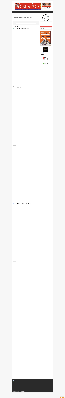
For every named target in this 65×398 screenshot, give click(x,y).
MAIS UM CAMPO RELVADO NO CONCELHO (22, 86)
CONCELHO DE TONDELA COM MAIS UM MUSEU (23, 28)
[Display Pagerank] (45, 63)
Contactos (48, 12)
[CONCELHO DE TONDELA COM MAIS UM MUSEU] (14, 84)
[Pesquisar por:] (25, 23)
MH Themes (23, 391)
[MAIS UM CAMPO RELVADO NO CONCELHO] (14, 142)
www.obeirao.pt (15, 12)
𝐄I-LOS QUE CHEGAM (19, 261)
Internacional (33, 12)
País (29, 12)
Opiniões (43, 12)
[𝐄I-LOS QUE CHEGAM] (14, 317)
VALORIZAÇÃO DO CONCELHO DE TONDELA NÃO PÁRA (24, 203)
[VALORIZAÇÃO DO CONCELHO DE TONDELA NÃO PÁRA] (14, 259)
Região (26, 12)
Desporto (38, 12)
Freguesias (20, 12)
